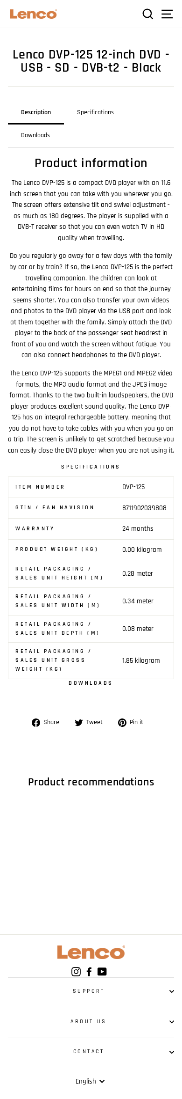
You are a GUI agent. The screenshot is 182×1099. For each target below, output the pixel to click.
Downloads (35, 135)
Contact (89, 1051)
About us (88, 1021)
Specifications (95, 112)
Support (89, 991)
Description (36, 112)
